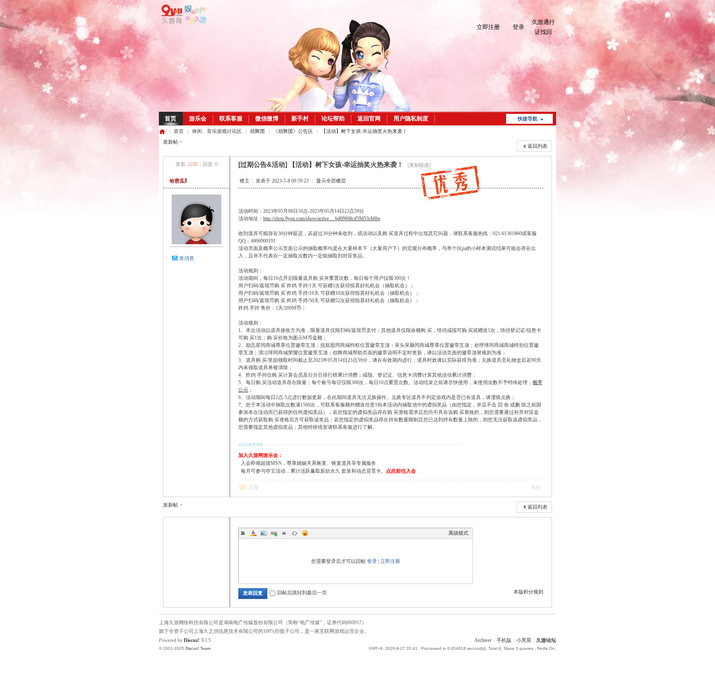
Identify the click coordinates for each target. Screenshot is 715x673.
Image (263, 533)
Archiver (483, 640)
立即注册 (488, 27)
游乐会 (197, 118)
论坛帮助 (333, 118)
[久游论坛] (182, 22)
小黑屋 (523, 640)
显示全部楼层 (331, 181)
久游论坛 (162, 131)
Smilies (305, 533)
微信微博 (266, 118)
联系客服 (230, 118)
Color (253, 533)
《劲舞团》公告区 (293, 131)
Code (294, 533)
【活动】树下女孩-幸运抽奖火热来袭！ (364, 131)
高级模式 (458, 533)
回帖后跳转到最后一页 (302, 593)
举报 (536, 487)
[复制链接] (419, 165)
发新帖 (170, 142)
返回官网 (369, 118)
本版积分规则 (528, 592)
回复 (254, 487)
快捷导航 (527, 119)
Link (274, 533)
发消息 (186, 258)
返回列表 (537, 146)
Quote (284, 533)
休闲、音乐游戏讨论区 (217, 131)
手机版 (504, 640)
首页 (170, 118)
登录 (518, 27)
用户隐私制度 (410, 118)
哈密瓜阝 (180, 181)
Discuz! (191, 640)
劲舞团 (257, 131)
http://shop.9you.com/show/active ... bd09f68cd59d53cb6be (321, 218)
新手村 (300, 118)
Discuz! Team (198, 648)
